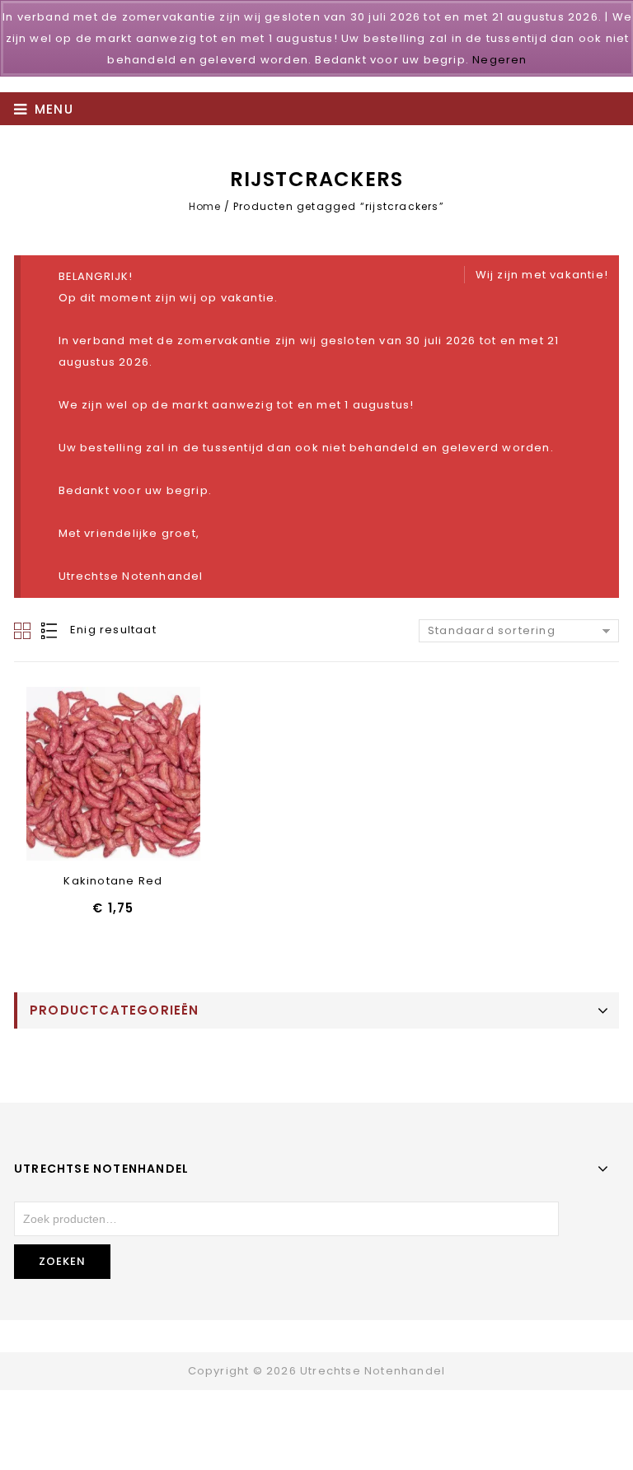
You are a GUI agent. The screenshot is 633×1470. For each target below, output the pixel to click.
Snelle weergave (113, 775)
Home (204, 206)
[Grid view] (24, 631)
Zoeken (62, 1261)
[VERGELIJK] (156, 775)
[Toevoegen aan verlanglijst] (70, 775)
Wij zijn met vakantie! (542, 274)
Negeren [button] (499, 60)
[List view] (50, 631)
